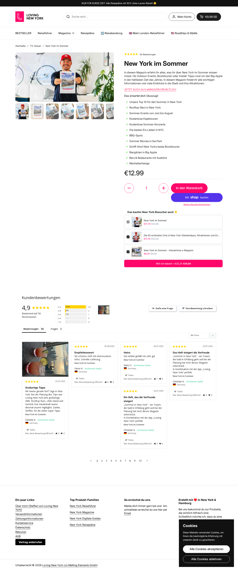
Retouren (20, 531)
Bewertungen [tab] (31, 328)
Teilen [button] (32, 429)
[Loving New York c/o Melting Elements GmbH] (29, 16)
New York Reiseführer (83, 506)
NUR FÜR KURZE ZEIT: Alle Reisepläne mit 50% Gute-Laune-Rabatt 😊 (119, 3)
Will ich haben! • (173, 263)
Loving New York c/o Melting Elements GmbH (69, 565)
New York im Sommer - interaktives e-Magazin (168, 250)
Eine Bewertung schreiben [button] (199, 308)
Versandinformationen (28, 514)
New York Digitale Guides (85, 518)
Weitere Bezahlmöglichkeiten (196, 204)
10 (140, 460)
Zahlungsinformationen (29, 518)
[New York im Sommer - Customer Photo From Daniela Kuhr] (103, 309)
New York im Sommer (155, 220)
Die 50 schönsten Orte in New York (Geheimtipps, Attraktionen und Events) (182, 235)
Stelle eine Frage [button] (164, 308)
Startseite (20, 45)
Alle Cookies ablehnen (206, 559)
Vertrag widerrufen (30, 542)
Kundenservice (24, 523)
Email (127, 513)
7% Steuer (35, 45)
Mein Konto (184, 16)
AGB (18, 536)
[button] (129, 188)
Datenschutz (22, 527)
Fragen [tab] (54, 328)
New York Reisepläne (82, 524)
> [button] (147, 460)
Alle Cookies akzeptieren (206, 549)
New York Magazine (82, 512)
